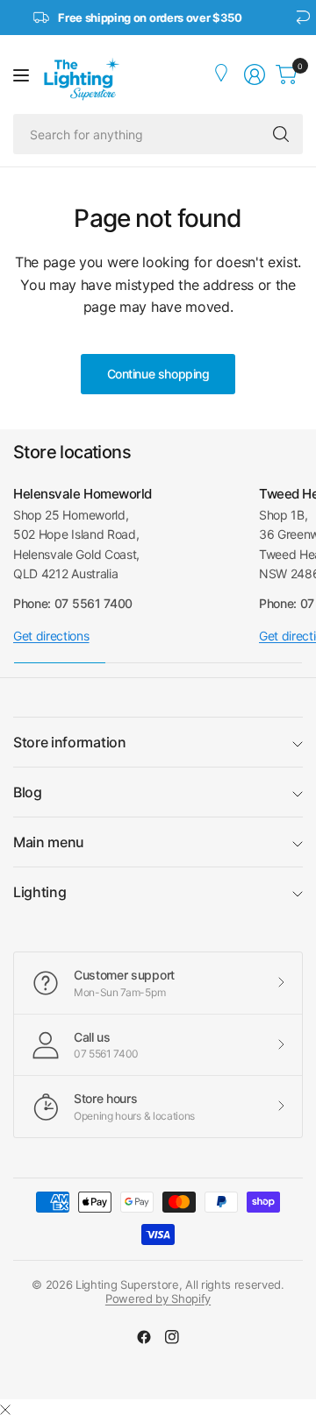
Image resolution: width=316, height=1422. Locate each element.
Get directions (51, 635)
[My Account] (223, 74)
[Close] (5, 1410)
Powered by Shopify (158, 1298)
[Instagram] (172, 1337)
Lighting (39, 892)
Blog (27, 792)
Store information (69, 742)
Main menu (48, 842)
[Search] (281, 134)
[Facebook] (144, 1337)
